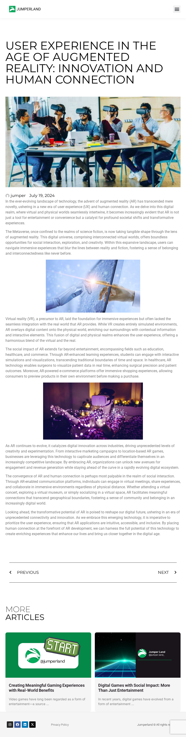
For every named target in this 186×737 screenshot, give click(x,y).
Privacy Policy (60, 724)
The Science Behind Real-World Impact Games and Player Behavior (140, 688)
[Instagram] (10, 724)
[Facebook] (17, 724)
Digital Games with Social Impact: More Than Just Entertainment (52, 688)
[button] (177, 9)
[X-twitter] (32, 724)
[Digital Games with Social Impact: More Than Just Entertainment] (55, 655)
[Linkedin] (25, 724)
